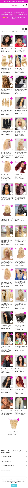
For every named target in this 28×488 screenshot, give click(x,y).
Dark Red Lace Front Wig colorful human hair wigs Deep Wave (7, 370)
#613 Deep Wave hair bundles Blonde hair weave (6, 112)
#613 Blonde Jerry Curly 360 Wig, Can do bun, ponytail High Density (20, 262)
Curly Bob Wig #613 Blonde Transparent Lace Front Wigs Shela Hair (7, 262)
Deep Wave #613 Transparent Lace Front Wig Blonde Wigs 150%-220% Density (20, 305)
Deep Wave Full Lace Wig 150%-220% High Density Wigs (21, 91)
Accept (14, 485)
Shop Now (21, 1)
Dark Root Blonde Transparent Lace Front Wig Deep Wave (6, 304)
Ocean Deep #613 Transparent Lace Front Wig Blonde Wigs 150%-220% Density (6, 348)
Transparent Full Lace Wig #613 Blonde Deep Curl (6, 283)
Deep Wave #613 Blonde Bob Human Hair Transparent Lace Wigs (7, 219)
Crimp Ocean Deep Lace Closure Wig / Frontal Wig (7, 198)
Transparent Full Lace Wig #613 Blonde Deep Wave (6, 70)
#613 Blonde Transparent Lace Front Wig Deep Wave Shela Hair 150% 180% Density (21, 154)
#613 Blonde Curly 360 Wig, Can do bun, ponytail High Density (20, 133)
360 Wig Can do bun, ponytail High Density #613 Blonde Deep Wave (20, 70)
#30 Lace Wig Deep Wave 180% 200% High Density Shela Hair (7, 91)
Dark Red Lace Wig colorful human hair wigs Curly (21, 391)
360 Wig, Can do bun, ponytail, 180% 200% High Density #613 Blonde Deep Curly (7, 154)
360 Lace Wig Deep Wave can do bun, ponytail (21, 49)
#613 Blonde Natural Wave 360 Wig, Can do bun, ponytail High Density (20, 240)
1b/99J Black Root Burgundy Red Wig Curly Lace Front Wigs (20, 176)
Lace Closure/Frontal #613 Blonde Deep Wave (14, 432)
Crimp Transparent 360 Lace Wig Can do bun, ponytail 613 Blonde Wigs (21, 282)
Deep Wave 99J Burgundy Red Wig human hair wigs (21, 348)
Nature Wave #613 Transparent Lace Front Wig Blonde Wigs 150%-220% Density (6, 240)
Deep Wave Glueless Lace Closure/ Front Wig (7, 326)
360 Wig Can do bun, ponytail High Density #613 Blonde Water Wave (21, 412)
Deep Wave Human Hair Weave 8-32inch (7, 132)
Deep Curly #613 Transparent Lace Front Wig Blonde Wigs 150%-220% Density (6, 176)
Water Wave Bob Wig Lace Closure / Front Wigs (21, 369)
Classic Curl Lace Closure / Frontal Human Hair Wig (7, 390)
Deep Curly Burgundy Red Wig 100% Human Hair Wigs (20, 198)
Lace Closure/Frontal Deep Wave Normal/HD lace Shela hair (20, 327)
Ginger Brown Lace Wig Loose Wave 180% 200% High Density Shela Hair (7, 412)
